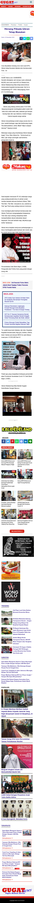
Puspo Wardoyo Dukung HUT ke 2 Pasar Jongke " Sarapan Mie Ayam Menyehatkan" (11, 863)
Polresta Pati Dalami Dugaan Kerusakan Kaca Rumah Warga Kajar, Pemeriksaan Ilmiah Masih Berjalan (15, 681)
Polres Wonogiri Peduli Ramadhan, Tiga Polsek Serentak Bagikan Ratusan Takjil (17, 323)
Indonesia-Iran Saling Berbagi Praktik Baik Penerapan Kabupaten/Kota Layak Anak (7, 484)
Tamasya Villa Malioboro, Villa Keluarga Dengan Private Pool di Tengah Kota (11, 844)
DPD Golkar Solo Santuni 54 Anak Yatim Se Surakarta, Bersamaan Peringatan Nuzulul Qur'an (17, 299)
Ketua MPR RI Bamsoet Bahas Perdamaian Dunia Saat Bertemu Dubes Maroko (25, 463)
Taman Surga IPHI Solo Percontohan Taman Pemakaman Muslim (15, 740)
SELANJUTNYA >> (17, 531)
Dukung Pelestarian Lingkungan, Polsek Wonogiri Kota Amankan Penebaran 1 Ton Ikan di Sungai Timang (17, 308)
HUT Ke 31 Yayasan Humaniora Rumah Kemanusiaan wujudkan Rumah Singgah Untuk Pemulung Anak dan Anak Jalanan (17, 316)
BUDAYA (3, 6)
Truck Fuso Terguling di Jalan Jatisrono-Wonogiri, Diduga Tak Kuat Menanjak (11, 853)
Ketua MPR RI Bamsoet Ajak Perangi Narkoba (24, 481)
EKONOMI (17, 6)
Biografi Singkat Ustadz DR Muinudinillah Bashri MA (11, 771)
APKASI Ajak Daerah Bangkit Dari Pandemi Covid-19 (24, 504)
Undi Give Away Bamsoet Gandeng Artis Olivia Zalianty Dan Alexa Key (8, 522)
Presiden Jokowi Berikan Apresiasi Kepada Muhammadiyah (8, 504)
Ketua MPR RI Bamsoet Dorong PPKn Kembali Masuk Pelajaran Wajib (8, 462)
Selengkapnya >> (7, 838)
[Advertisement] (17, 886)
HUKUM (10, 6)
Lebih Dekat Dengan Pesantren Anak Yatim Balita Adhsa (15, 796)
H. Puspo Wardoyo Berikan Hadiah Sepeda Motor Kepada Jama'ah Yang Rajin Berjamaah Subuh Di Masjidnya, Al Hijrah (17, 712)
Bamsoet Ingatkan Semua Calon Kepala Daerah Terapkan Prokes (25, 522)
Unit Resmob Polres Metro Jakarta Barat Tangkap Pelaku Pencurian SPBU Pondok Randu (15, 285)
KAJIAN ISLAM (27, 6)
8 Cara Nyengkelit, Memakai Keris (14, 819)
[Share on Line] (30, 441)
